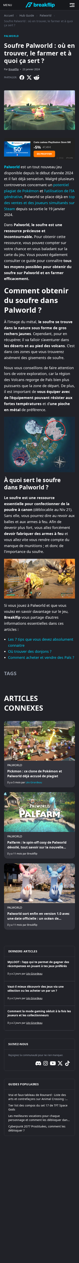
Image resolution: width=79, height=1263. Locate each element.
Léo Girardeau (34, 782)
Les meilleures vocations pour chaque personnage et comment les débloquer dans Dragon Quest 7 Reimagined (38, 1118)
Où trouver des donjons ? (29, 651)
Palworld (45, 15)
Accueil (9, 15)
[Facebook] (22, 77)
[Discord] (38, 1063)
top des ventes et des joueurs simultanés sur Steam (39, 202)
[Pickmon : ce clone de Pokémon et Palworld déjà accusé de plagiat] (39, 754)
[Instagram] (45, 1063)
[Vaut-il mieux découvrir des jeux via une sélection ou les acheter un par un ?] (39, 993)
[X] (29, 77)
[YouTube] (53, 1063)
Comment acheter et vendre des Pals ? (41, 657)
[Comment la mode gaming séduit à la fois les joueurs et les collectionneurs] (39, 1018)
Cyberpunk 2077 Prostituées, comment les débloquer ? (36, 1128)
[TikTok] (67, 1063)
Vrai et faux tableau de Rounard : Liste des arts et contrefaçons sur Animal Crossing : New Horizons (37, 1097)
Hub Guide (26, 15)
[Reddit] (36, 77)
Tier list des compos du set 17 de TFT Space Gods (37, 1107)
